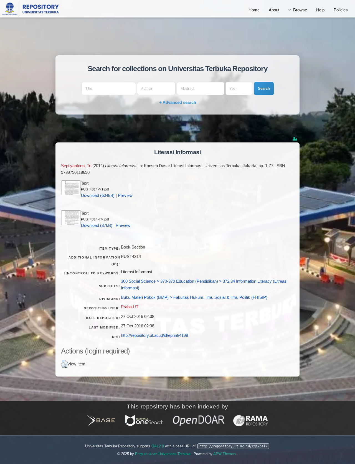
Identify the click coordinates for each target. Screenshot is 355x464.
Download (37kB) (96, 225)
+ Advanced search (177, 102)
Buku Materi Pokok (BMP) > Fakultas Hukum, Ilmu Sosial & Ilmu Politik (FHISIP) (194, 297)
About (274, 10)
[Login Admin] (295, 139)
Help (320, 10)
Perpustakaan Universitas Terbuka (163, 454)
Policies (341, 10)
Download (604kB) (98, 195)
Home (254, 10)
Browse (300, 10)
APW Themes (225, 454)
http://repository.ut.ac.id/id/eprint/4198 (154, 335)
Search (264, 88)
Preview (125, 195)
